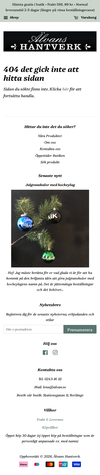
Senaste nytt (50, 175)
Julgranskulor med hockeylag (50, 184)
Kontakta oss (50, 148)
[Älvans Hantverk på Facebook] (45, 353)
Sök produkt (50, 162)
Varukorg (88, 17)
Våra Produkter (50, 135)
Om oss (50, 142)
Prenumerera (80, 329)
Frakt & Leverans (50, 419)
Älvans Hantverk (66, 456)
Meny (14, 17)
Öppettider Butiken (50, 155)
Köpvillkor (50, 427)
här (65, 88)
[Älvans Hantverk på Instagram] (55, 353)
